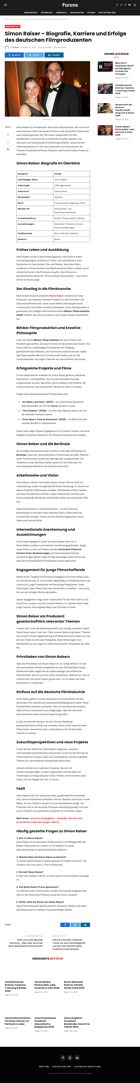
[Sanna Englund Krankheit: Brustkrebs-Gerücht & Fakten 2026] (77, 1007)
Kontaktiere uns (107, 12)
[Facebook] (8, 135)
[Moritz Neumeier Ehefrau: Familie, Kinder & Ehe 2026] (77, 971)
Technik (91, 12)
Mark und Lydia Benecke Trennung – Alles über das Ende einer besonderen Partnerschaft (26, 942)
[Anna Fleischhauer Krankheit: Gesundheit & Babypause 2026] (47, 1007)
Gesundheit (47, 12)
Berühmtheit (30, 12)
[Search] (134, 5)
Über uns (44, 1066)
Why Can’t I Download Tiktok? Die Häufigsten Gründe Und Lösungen (124, 68)
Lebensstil (61, 12)
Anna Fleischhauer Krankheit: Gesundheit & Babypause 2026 (45, 1022)
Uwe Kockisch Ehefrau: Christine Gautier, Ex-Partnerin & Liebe (18, 1021)
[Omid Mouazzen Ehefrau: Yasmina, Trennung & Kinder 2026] (18, 971)
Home (7, 19)
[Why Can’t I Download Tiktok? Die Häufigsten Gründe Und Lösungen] (105, 66)
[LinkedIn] (8, 149)
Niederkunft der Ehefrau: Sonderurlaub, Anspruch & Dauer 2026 (124, 110)
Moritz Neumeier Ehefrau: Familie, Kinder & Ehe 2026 (74, 985)
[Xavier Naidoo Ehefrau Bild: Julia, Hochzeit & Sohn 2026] (47, 971)
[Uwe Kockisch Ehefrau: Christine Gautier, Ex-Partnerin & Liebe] (18, 1007)
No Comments (46, 47)
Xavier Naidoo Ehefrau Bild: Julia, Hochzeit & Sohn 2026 (46, 985)
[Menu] (5, 5)
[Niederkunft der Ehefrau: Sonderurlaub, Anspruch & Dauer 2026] (105, 108)
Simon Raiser (56, 295)
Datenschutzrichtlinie (87, 1066)
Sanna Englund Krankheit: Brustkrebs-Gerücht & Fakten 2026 (77, 1022)
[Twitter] (8, 142)
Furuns (16, 47)
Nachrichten (77, 12)
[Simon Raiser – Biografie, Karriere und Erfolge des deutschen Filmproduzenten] (47, 89)
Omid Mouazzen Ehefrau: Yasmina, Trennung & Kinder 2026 (16, 986)
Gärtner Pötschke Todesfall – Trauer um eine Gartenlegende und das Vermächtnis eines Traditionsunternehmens (68, 944)
